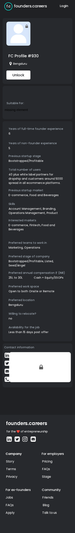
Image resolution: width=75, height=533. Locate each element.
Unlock (18, 75)
